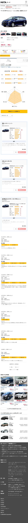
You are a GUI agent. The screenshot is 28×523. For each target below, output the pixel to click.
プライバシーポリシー (5, 508)
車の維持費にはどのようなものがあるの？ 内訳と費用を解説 (12, 451)
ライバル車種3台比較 (12, 487)
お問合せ (2, 500)
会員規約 (2, 510)
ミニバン (2, 42)
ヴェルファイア (12, 416)
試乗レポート (21, 484)
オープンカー (19, 473)
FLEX (21, 495)
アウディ (9, 467)
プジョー (24, 467)
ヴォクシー (11, 436)
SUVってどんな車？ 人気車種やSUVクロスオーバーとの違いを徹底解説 (14, 456)
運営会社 (2, 498)
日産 (16, 462)
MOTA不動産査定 (11, 491)
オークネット (10, 493)
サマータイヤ (18, 482)
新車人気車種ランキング (18, 480)
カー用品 (2, 482)
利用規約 (2, 504)
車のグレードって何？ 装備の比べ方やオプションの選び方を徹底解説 (14, 447)
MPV (16, 8)
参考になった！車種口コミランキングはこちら (11, 67)
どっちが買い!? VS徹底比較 (20, 486)
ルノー (18, 467)
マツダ (13, 8)
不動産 (2, 491)
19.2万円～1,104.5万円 (23, 438)
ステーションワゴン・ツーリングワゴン (15, 471)
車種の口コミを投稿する (14, 111)
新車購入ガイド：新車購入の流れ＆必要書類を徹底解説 (11, 445)
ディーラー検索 (11, 480)
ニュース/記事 (3, 484)
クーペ (15, 473)
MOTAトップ (3, 8)
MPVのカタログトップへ (5, 55)
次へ (16, 367)
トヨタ (9, 462)
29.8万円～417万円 (24, 425)
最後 (17, 369)
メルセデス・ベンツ (11, 466)
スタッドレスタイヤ (11, 482)
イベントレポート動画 (12, 489)
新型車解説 (16, 484)
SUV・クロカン (11, 473)
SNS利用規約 (3, 506)
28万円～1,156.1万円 (23, 432)
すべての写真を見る (23, 36)
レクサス (12, 462)
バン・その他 (10, 476)
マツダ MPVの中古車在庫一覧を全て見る (14, 408)
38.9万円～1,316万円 (23, 419)
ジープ (21, 467)
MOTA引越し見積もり (19, 491)
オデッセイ (11, 429)
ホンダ (18, 462)
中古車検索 (14, 5)
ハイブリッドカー (11, 474)
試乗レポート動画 (11, 486)
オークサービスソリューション (13, 495)
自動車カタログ (9, 5)
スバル (24, 462)
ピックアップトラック (19, 474)
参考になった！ (22, 152)
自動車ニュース (11, 484)
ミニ (13, 467)
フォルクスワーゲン (22, 466)
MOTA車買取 (3, 5)
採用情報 (2, 502)
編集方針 (2, 512)
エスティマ (11, 423)
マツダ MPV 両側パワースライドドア (7, 401)
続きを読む (24, 149)
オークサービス (16, 493)
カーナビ (22, 482)
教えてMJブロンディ (20, 489)
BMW (17, 466)
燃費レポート (18, 487)
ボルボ (15, 467)
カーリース (19, 5)
